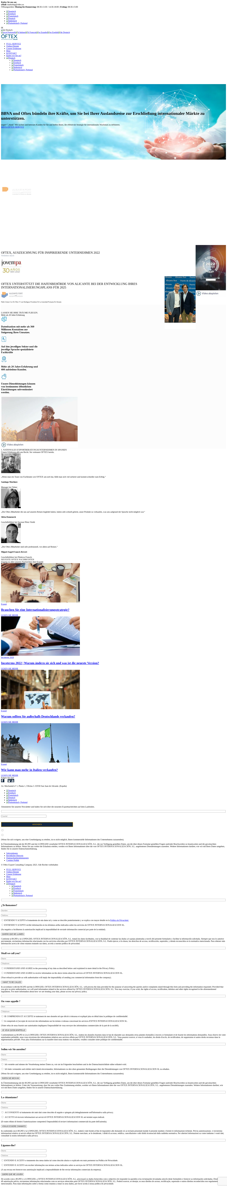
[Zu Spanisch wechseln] (16, 60)
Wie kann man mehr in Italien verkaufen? (29, 770)
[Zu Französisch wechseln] (18, 65)
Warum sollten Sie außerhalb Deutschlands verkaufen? (38, 716)
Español (44, 32)
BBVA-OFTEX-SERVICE (12, 127)
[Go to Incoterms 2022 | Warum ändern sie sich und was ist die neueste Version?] (40, 655)
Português (11, 32)
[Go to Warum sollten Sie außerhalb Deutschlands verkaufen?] (40, 708)
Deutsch (66, 32)
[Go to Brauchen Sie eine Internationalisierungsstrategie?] (40, 602)
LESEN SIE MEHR (9, 615)
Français (33, 32)
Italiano (22, 32)
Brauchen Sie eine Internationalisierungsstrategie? (35, 609)
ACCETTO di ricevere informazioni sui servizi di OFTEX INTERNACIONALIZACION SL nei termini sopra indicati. (54, 1117)
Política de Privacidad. (119, 920)
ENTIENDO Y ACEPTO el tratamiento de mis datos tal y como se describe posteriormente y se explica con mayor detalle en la (66, 920)
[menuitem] (11, 11)
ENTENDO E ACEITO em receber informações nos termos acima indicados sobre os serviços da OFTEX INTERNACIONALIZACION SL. (63, 1165)
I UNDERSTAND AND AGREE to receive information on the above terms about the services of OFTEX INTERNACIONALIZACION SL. (63, 973)
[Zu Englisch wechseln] (16, 63)
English (55, 32)
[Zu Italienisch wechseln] (17, 67)
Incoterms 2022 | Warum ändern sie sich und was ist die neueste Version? (50, 663)
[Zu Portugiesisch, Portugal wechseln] (22, 70)
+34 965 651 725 (24, 2)
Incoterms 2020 (7, 657)
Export (4, 604)
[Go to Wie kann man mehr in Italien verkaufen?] (40, 762)
